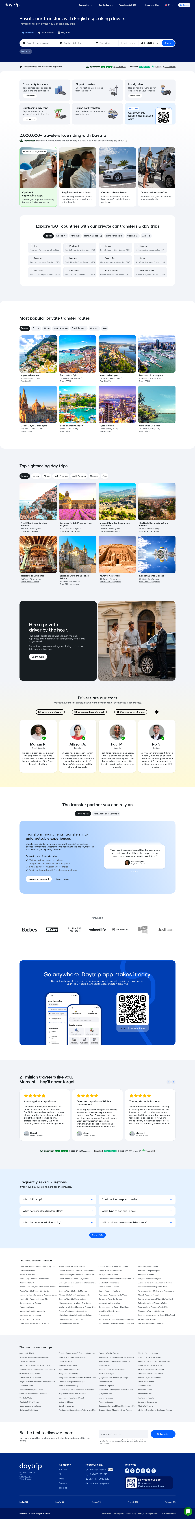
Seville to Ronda (26, 1386)
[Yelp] (153, 1470)
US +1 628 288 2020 (98, 1474)
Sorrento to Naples (27, 1271)
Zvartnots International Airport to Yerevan (155, 1283)
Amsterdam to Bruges (147, 1319)
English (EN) (24, 1502)
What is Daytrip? (32, 1199)
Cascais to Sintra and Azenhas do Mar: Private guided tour (77, 1390)
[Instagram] (132, 1470)
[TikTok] (148, 1470)
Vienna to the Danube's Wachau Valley (154, 1361)
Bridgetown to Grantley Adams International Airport (117, 1319)
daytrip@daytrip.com (99, 1483)
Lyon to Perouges (106, 1398)
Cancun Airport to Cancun (30, 1303)
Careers (62, 1483)
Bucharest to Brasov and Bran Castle (35, 1365)
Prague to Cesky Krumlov (109, 1353)
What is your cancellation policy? (42, 1222)
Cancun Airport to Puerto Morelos (73, 1291)
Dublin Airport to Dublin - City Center (34, 1291)
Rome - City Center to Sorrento (151, 1323)
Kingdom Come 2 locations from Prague (115, 1410)
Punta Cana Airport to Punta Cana (113, 1295)
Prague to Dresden (106, 1402)
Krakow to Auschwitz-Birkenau (151, 1369)
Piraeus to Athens (106, 1315)
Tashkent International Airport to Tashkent (155, 1299)
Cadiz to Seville (144, 1386)
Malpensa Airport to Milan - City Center (75, 1303)
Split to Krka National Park (70, 1369)
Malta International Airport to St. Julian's (75, 1315)
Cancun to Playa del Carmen (110, 1299)
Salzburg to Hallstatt (28, 1353)
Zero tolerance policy (168, 1513)
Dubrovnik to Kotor (146, 1382)
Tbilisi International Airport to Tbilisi (152, 1287)
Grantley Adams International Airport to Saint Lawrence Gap (117, 1279)
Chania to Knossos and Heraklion (33, 1394)
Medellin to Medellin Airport (110, 1311)
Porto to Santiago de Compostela (72, 1311)
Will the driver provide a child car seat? (124, 1222)
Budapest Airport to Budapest (71, 1319)
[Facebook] (127, 1470)
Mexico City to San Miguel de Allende (74, 1295)
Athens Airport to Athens (148, 1266)
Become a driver (152, 5)
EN (169, 5)
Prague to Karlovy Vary (68, 1373)
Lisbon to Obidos (66, 1402)
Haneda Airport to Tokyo (30, 1319)
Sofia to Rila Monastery (68, 1386)
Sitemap (63, 1488)
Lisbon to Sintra (65, 1361)
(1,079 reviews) (169, 67)
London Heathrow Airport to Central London (77, 1271)
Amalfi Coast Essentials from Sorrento (114, 1361)
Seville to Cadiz (26, 1398)
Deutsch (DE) (96, 1502)
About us (63, 1469)
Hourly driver (48, 32)
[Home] (12, 5)
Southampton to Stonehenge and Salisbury (116, 1357)
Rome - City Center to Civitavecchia (34, 1279)
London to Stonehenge (147, 1402)
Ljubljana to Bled (105, 1394)
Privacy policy (131, 1513)
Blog (61, 1474)
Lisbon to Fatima (105, 1382)
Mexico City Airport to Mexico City (34, 1299)
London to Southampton (109, 1283)
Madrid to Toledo (145, 1390)
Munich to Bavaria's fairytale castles (34, 1357)
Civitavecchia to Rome (29, 1410)
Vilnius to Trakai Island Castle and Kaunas (155, 1410)
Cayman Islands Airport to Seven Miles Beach (156, 1315)
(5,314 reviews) (120, 67)
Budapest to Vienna (146, 1274)
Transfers (29, 32)
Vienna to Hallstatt (27, 1361)
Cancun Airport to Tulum (109, 1287)
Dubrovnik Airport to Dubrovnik (32, 1311)
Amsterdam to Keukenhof (30, 1377)
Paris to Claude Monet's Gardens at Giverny (77, 1353)
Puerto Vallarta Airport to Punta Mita (153, 1307)
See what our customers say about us (107, 140)
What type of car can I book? (119, 1210)
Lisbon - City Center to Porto (110, 1271)
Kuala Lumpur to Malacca (30, 1406)
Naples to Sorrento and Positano (72, 1394)
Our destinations (106, 5)
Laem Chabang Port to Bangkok (72, 1382)
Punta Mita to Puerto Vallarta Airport (34, 1323)
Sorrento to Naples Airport (149, 1271)
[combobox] (38, 43)
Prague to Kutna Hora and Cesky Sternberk (37, 1382)
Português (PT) (170, 1502)
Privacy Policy (104, 1443)
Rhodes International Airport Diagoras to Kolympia (117, 1323)
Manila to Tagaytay (106, 1386)
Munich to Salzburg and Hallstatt (72, 1357)
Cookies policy (118, 1513)
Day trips (65, 32)
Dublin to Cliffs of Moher (29, 1402)
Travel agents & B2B (127, 5)
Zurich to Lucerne (66, 1406)
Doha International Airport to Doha (152, 1303)
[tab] (83, 813)
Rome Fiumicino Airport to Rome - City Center (38, 1266)
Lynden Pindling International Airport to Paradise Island (77, 1274)
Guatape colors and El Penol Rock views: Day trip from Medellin (117, 1406)
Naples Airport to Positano (109, 1291)
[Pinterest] (143, 1470)
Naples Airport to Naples (69, 1323)
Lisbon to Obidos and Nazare (150, 1365)
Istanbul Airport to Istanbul (30, 1315)
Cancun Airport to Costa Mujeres (72, 1299)
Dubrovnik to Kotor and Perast (150, 1373)
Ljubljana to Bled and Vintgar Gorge (113, 1377)
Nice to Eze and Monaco (148, 1353)
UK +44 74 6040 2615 (99, 1479)
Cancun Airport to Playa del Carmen (113, 1266)
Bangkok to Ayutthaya (68, 1365)
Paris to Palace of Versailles (149, 1357)
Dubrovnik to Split (27, 1283)
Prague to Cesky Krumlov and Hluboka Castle (77, 1377)
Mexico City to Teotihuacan (149, 1377)
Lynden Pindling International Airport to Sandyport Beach (38, 1295)
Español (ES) (59, 1502)
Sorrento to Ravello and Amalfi (71, 1398)
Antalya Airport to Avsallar (109, 1303)
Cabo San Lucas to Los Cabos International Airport (77, 1283)
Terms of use (106, 1513)
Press (61, 1479)
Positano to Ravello (146, 1398)
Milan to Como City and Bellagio (112, 1369)
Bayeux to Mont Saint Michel (31, 1390)
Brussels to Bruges (106, 1373)
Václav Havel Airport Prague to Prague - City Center (77, 1307)
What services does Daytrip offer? (42, 1210)
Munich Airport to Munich (148, 1295)
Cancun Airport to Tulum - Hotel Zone (114, 1307)
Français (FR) (133, 1502)
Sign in (185, 5)
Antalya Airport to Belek (108, 1274)
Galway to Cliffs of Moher (30, 1373)
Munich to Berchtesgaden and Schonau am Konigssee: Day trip (117, 1390)
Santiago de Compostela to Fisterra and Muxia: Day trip (77, 1410)
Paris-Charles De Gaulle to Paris (72, 1266)
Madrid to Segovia (145, 1406)
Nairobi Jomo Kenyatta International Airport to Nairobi (38, 1287)
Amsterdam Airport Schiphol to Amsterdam (156, 1291)
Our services (84, 5)
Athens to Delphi (144, 1394)
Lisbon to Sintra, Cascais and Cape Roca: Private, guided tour (38, 1369)
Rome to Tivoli (104, 1365)
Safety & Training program (148, 1513)
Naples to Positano (27, 1274)
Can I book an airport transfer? (120, 1199)
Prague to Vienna (27, 1307)
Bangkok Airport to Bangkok (149, 1279)
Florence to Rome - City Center (151, 1311)
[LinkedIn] (138, 1470)
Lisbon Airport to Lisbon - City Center (74, 1279)
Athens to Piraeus (66, 1287)
